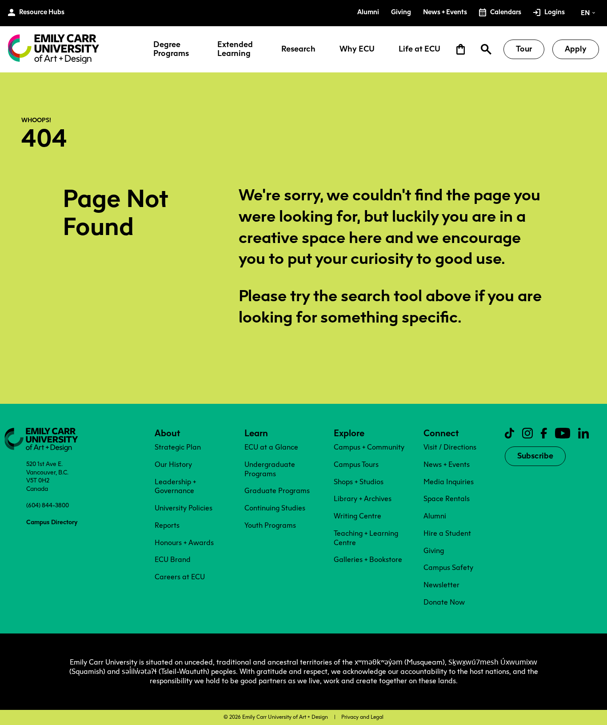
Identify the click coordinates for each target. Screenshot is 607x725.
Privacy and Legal (362, 717)
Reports (167, 525)
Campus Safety (448, 567)
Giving (433, 550)
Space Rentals (446, 498)
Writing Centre (357, 516)
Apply (576, 49)
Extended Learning (235, 49)
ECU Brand (173, 559)
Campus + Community (369, 447)
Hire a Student (447, 533)
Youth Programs (270, 525)
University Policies (183, 508)
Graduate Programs (277, 490)
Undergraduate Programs (269, 469)
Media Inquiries (448, 482)
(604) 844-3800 (47, 505)
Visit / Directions (449, 447)
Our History (173, 464)
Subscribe (535, 456)
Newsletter (441, 585)
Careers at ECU (180, 577)
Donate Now (444, 602)
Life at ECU (419, 49)
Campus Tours (356, 464)
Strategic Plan (178, 447)
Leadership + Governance (175, 486)
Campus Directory (51, 522)
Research (298, 49)
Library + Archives (362, 498)
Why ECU (357, 49)
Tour (524, 49)
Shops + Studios (358, 482)
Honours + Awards (184, 542)
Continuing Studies (274, 508)
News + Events (446, 464)
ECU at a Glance (271, 447)
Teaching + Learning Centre (366, 538)
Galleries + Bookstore (368, 559)
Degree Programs (171, 49)
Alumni (434, 516)
